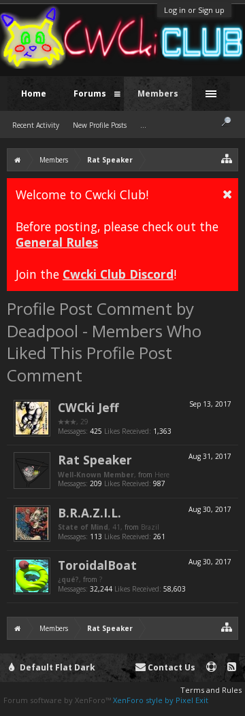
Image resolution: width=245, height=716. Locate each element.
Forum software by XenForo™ (58, 700)
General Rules (57, 242)
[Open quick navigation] (227, 158)
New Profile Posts (100, 125)
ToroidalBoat (97, 565)
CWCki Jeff (88, 407)
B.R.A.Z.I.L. (89, 513)
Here (161, 474)
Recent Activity (35, 125)
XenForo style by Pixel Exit (160, 700)
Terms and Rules (211, 690)
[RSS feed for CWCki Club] (232, 667)
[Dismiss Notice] (227, 193)
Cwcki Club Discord (118, 274)
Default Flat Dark (56, 667)
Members (157, 93)
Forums (90, 93)
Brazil (150, 527)
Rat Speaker (95, 459)
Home (33, 93)
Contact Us (170, 667)
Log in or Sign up (194, 10)
